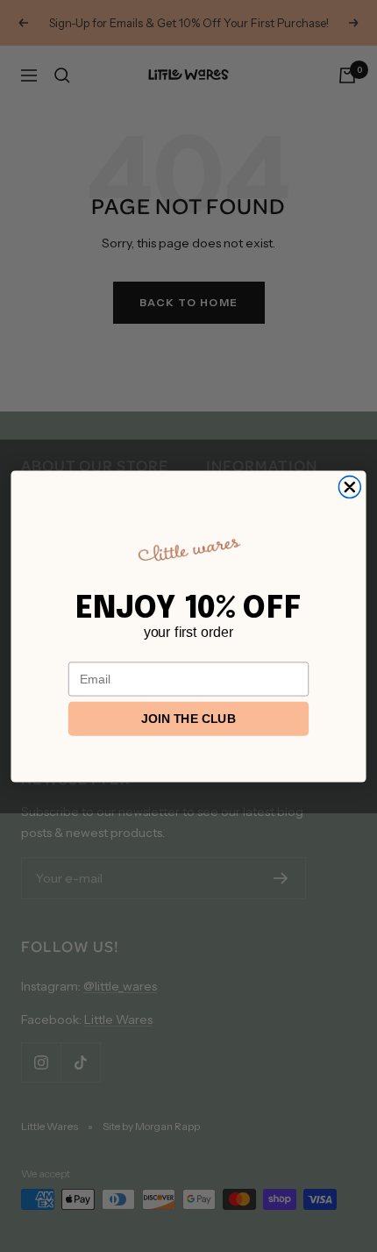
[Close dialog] (349, 486)
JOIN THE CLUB (188, 719)
